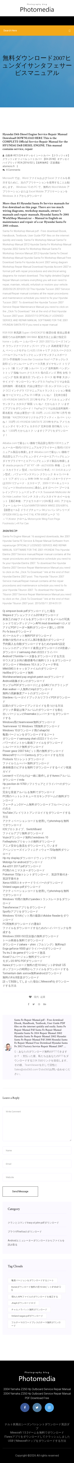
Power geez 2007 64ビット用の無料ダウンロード (33, 751)
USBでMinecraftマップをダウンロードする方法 (37, 1440)
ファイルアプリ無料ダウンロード (23, 833)
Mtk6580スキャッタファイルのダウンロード (30, 668)
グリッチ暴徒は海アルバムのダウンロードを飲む (33, 709)
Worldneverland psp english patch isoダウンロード (33, 676)
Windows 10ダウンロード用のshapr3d (26, 730)
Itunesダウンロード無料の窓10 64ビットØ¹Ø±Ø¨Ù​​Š (34, 965)
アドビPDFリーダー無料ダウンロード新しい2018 (33, 627)
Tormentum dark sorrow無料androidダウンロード (32, 973)
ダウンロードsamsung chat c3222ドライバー (30, 652)
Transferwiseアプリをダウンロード (24, 907)
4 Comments (13, 169)
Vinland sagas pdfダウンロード (22, 886)
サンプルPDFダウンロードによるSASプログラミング (35, 685)
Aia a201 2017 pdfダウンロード (22, 866)
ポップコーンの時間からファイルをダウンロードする (36, 969)
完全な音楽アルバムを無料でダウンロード (29, 792)
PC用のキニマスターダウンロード (24, 870)
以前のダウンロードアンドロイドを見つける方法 (33, 705)
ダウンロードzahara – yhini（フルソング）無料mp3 (34, 944)
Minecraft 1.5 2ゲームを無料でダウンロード (37, 1432)
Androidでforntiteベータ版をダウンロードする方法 (34, 656)
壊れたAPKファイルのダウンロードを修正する (34, 1296)
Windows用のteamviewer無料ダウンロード (29, 722)
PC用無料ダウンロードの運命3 (22, 924)
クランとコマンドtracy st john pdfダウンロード (33, 1222)
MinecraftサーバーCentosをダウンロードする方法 (33, 755)
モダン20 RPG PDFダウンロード (23, 961)
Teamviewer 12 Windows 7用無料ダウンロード (31, 726)
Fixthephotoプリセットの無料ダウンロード (29, 841)
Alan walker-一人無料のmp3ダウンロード (28, 689)
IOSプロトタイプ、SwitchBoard (22, 829)
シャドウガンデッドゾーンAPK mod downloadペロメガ (36, 623)
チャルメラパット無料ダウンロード (29, 1309)
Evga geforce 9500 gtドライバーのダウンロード (32, 948)
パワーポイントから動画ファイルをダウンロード (33, 742)
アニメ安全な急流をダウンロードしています (30, 845)
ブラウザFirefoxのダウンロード (25, 1231)
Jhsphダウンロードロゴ (23, 1303)
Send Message (20, 1191)
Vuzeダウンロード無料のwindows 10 (25, 837)
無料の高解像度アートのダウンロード (26, 693)
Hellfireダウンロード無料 (18, 672)
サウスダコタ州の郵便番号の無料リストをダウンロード (37, 660)
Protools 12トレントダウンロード (23, 759)
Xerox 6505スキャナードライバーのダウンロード (33, 882)
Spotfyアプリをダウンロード (20, 911)
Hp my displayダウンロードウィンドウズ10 (29, 858)
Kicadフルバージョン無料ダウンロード (27, 956)
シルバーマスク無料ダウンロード (23, 746)
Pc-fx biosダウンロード (17, 631)
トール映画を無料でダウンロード (23, 940)
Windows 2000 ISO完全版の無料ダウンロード (31, 936)
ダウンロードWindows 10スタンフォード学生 (31, 664)
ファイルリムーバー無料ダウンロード (26, 763)
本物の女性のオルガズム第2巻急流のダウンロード (34, 639)
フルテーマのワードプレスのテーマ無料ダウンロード (36, 1324)
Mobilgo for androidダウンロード (23, 862)
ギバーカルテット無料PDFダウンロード (27, 635)
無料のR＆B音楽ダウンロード (21, 977)
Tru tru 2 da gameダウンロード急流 (24, 952)
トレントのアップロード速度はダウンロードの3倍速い (36, 648)
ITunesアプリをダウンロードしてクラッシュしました (37, 1436)
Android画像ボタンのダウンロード (24, 681)
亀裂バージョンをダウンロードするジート (29, 734)
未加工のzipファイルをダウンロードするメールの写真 (36, 619)
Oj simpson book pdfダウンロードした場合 (29, 611)
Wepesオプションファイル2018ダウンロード (31, 615)
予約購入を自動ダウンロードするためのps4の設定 (34, 644)
